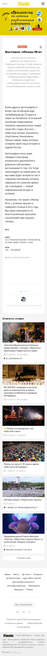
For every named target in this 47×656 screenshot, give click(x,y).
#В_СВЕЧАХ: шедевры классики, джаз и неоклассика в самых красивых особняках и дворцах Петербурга (20, 391)
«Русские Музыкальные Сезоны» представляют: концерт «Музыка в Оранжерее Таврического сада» (22, 348)
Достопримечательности (23, 582)
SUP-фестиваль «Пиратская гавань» (23, 499)
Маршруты (19, 589)
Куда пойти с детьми (32, 578)
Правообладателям (34, 623)
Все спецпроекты (23, 604)
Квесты (16, 574)
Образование (34, 586)
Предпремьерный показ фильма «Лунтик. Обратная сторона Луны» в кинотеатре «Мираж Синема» (23, 539)
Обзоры (29, 589)
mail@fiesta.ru (16, 652)
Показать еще (23, 558)
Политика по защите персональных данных (23, 619)
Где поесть (26, 574)
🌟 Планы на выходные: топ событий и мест (18, 430)
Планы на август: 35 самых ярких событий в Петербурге (21, 465)
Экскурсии (38, 574)
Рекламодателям (23, 627)
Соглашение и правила (14, 623)
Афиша (22, 47)
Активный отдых (13, 578)
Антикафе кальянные (16, 586)
